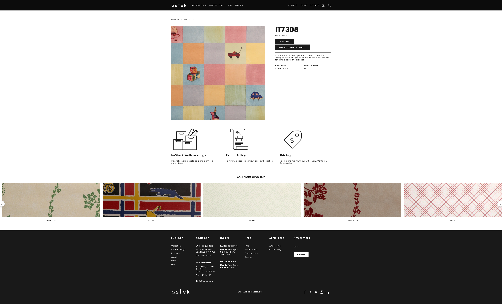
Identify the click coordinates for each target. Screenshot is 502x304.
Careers (248, 257)
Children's (182, 19)
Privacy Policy (251, 253)
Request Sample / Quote (293, 47)
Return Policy (251, 249)
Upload (303, 5)
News (229, 5)
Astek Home (275, 246)
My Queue (292, 5)
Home (173, 19)
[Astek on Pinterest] (315, 292)
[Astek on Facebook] (305, 292)
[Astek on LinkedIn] (327, 292)
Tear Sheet (285, 41)
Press (173, 264)
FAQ (247, 246)
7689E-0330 (352, 220)
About (238, 5)
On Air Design (275, 249)
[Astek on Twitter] (310, 292)
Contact (314, 5)
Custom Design (216, 5)
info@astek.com (205, 281)
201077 (453, 220)
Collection (198, 5)
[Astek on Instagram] (321, 292)
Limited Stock (281, 68)
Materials (175, 253)
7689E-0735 (51, 220)
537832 (151, 220)
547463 (252, 220)
